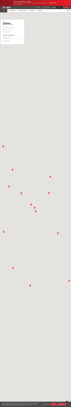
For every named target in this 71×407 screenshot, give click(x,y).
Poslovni (59, 7)
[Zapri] (69, 404)
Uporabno (39, 10)
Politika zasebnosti (29, 405)
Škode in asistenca (22, 10)
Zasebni (54, 7)
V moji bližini (7, 41)
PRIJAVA (68, 10)
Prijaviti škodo (8, 29)
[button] (13, 268)
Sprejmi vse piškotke (61, 404)
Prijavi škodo (53, 2)
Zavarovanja (12, 10)
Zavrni (54, 404)
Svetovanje (7, 31)
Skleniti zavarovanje (9, 27)
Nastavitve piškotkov (46, 404)
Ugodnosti (32, 10)
